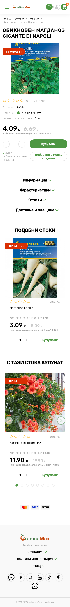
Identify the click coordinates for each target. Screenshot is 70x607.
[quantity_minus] (14, 340)
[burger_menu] (7, 6)
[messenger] (11, 577)
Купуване (48, 144)
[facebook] (21, 577)
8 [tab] (53, 485)
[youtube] (40, 577)
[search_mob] (49, 7)
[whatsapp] (35, 586)
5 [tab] (37, 485)
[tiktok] (49, 577)
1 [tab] (16, 485)
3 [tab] (27, 485)
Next (61, 420)
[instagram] (30, 577)
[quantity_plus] (26, 340)
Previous (9, 420)
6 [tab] (42, 485)
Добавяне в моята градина (48, 156)
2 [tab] (22, 485)
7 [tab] (48, 485)
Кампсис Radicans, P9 (25, 443)
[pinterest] (59, 577)
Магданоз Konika (21, 308)
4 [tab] (32, 485)
